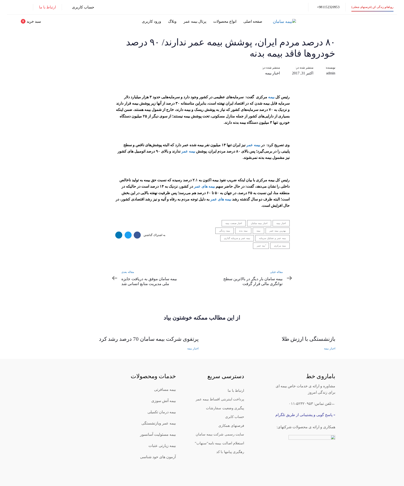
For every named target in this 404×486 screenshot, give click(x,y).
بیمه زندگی (224, 230)
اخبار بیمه (272, 73)
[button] (81, 7)
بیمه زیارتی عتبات (162, 446)
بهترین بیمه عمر (277, 230)
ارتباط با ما (236, 390)
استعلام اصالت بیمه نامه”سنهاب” (219, 443)
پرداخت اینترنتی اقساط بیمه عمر (220, 399)
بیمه (271, 97)
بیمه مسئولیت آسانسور (158, 434)
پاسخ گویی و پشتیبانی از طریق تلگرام (303, 415)
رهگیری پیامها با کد (230, 452)
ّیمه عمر (261, 245)
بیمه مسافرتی (165, 390)
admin (330, 73)
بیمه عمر (253, 145)
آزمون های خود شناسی (158, 457)
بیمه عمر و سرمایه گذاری (237, 238)
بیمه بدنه (243, 230)
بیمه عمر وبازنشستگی (158, 423)
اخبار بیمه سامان (259, 223)
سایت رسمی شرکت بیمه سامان (220, 434)
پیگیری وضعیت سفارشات (225, 408)
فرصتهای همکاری (231, 426)
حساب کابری (234, 417)
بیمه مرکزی (280, 245)
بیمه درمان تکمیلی (162, 412)
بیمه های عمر (204, 186)
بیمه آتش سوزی (163, 401)
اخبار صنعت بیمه (233, 223)
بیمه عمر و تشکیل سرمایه (272, 238)
